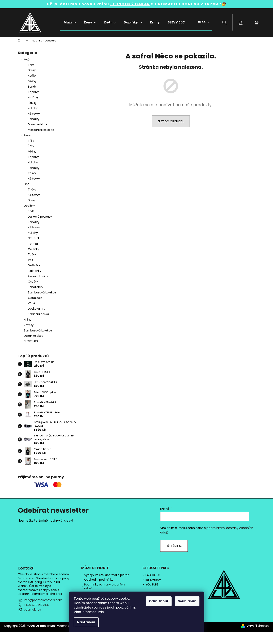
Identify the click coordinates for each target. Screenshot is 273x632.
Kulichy (33, 108)
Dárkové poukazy (40, 217)
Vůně (31, 303)
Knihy (27, 320)
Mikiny (32, 81)
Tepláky (33, 92)
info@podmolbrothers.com (43, 600)
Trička (32, 189)
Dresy (32, 70)
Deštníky (34, 265)
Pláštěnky (34, 271)
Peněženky (35, 287)
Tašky (32, 173)
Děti (27, 184)
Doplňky (29, 206)
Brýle (31, 211)
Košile (32, 76)
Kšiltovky (34, 114)
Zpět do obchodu (170, 121)
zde (101, 612)
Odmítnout (159, 601)
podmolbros (32, 610)
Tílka (31, 141)
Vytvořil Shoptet (258, 626)
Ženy (27, 135)
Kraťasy (33, 97)
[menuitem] (70, 22)
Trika (31, 65)
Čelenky (33, 249)
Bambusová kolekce (42, 292)
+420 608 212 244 (36, 605)
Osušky (33, 281)
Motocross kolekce (41, 130)
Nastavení (86, 622)
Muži (27, 59)
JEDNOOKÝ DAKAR (130, 3)
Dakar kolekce (37, 124)
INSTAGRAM (153, 580)
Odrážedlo (35, 298)
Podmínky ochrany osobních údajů (104, 586)
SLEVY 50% (31, 341)
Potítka (33, 244)
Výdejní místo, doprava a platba (106, 575)
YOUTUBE (151, 584)
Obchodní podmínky (98, 580)
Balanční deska (38, 314)
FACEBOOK (152, 575)
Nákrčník (34, 238)
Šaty (31, 146)
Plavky (32, 103)
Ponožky (33, 119)
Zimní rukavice (38, 276)
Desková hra (36, 309)
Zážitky (29, 325)
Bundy (32, 87)
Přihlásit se (174, 546)
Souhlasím (187, 601)
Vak (30, 260)
